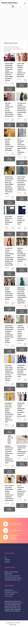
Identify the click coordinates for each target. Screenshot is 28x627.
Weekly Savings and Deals (11, 571)
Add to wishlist (9, 88)
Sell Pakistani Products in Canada (13, 578)
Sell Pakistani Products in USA (12, 580)
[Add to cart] (25, 157)
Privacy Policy (8, 596)
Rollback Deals (8, 574)
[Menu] (24, 3)
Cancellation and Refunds (11, 592)
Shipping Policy (9, 590)
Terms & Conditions (9, 594)
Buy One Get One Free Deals (12, 576)
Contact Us (7, 561)
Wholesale (7, 559)
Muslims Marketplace (10, 3)
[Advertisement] (14, 23)
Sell (5, 557)
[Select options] (13, 84)
